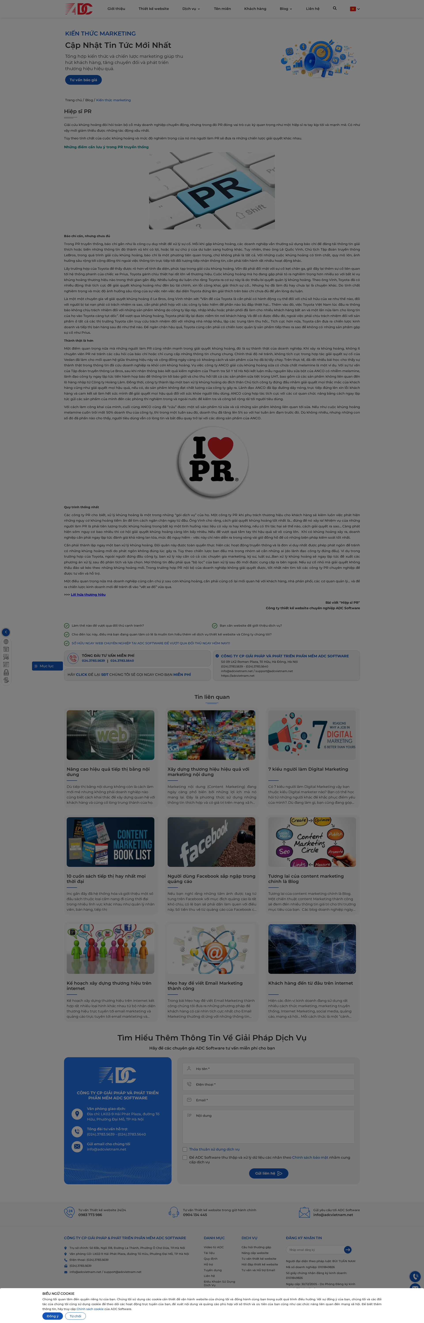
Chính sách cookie (90, 1309)
